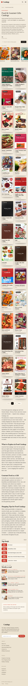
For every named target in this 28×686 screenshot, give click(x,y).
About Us (4, 643)
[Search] (22, 2)
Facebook (4, 668)
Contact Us (4, 649)
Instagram (4, 672)
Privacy (6, 683)
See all (25, 539)
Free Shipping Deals (6, 659)
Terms (3, 683)
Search (23, 41)
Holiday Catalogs (5, 661)
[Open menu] (25, 2)
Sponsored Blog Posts (6, 647)
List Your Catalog (5, 645)
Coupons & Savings (6, 658)
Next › (19, 403)
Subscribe (22, 636)
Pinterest (4, 674)
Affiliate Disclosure (6, 650)
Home (3, 7)
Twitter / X (4, 670)
